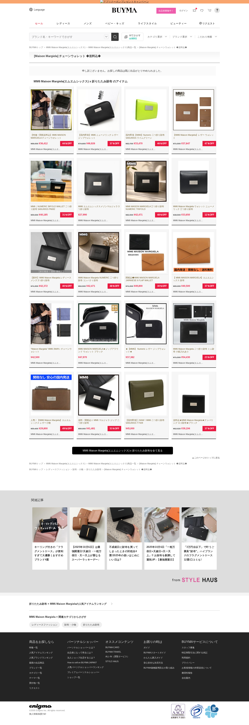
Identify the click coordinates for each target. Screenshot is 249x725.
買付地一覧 (34, 683)
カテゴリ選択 (154, 36)
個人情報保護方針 (37, 714)
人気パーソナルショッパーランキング (85, 667)
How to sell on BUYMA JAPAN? (82, 662)
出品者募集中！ (166, 11)
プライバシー (188, 663)
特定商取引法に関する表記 (194, 652)
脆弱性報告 (187, 673)
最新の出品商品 (36, 663)
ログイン (183, 10)
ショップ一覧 (73, 677)
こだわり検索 (204, 36)
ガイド (147, 647)
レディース (63, 23)
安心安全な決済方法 (153, 663)
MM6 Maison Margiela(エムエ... (45, 149)
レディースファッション (44, 624)
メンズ (88, 23)
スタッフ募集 (188, 647)
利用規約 (186, 657)
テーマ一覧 (34, 678)
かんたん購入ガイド (153, 657)
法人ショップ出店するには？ (81, 657)
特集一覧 (33, 647)
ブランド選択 (179, 36)
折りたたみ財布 (91, 624)
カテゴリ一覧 (35, 673)
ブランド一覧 (35, 668)
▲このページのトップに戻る (206, 458)
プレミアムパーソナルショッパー (83, 672)
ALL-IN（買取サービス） (117, 656)
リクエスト (208, 23)
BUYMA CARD (112, 647)
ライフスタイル (147, 23)
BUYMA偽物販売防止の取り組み (159, 668)
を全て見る (123, 450)
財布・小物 (70, 624)
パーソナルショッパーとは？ (81, 647)
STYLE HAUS (111, 661)
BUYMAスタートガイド (155, 652)
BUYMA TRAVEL (113, 652)
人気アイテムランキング (41, 652)
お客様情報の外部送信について (197, 668)
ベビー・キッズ (114, 23)
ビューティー (178, 23)
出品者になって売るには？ (80, 652)
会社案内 (186, 678)
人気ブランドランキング (41, 657)
